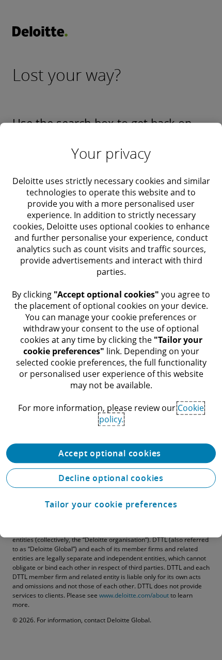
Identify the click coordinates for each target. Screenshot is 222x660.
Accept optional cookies (111, 453)
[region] (111, 330)
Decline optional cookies (111, 478)
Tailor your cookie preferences (111, 504)
